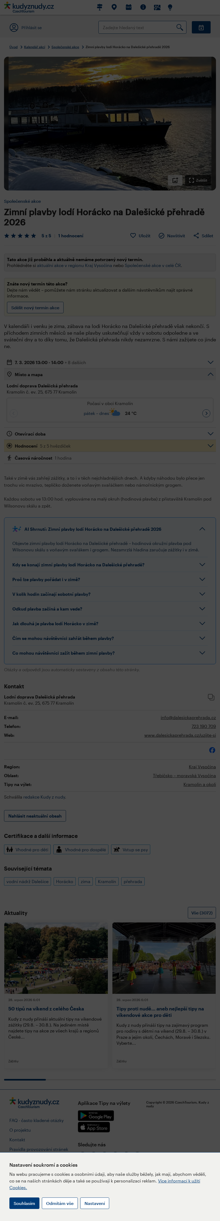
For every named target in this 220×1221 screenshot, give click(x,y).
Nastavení (95, 1203)
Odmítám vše (60, 1203)
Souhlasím (24, 1203)
